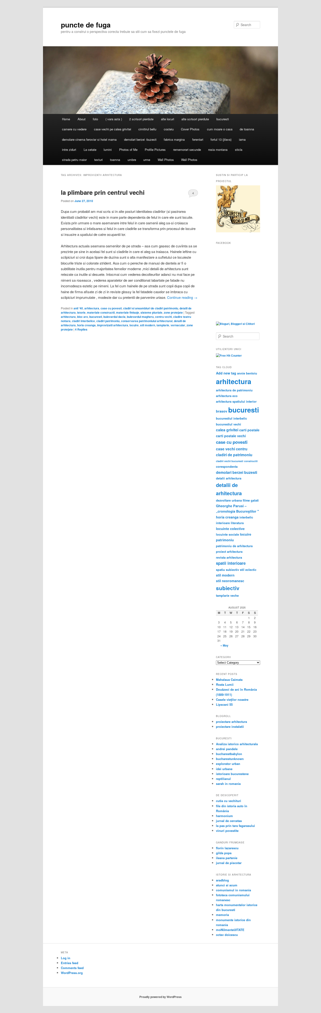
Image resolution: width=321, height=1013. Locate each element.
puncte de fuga (86, 24)
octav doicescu (227, 934)
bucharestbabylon (229, 754)
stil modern (147, 325)
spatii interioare (231, 563)
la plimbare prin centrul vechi (103, 192)
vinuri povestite (227, 830)
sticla (238, 149)
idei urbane (224, 769)
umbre (132, 159)
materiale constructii (101, 312)
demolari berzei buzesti (236, 472)
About (82, 119)
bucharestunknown (230, 758)
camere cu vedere (74, 129)
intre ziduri (69, 149)
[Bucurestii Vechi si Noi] (238, 231)
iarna (242, 139)
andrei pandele (227, 749)
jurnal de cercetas (229, 820)
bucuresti (222, 119)
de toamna (247, 129)
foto (95, 119)
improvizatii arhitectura (112, 325)
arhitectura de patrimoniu (234, 390)
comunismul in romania (233, 890)
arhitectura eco (227, 396)
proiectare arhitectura (231, 721)
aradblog (222, 880)
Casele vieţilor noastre (232, 699)
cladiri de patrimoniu (234, 454)
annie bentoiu (247, 373)
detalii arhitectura (228, 478)
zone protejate (173, 312)
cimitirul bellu (147, 129)
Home (66, 119)
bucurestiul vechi (228, 424)
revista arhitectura (229, 557)
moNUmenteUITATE (230, 929)
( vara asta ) (114, 119)
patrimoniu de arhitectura (234, 546)
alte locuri (167, 119)
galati (255, 500)
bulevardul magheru (140, 317)
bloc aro (82, 317)
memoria (222, 914)
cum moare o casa (219, 129)
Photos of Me (128, 149)
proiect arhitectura (229, 551)
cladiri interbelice (83, 321)
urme (146, 159)
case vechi (225, 449)
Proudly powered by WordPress (160, 997)
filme (246, 500)
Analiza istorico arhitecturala (237, 744)
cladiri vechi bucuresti (229, 461)
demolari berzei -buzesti (140, 139)
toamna (115, 159)
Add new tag (226, 373)
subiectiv (227, 588)
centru (241, 449)
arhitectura (91, 308)
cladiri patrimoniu (108, 321)
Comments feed (72, 968)
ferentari (197, 139)
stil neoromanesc (230, 580)
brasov (221, 411)
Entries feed (69, 963)
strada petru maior (74, 159)
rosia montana (217, 149)
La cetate (90, 149)
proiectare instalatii (230, 726)
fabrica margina (174, 139)
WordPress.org (72, 972)
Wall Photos (166, 159)
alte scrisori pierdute (195, 119)
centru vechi (163, 317)
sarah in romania (228, 783)
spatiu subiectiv (227, 570)
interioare (223, 523)
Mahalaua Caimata (229, 679)
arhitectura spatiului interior (236, 401)
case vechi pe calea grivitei (112, 129)
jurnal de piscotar (229, 863)
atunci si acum (226, 885)
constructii (251, 461)
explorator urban (228, 763)
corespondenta (227, 466)
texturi (98, 159)
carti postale (249, 430)
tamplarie (163, 325)
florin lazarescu (227, 848)
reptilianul (223, 778)
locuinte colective (230, 528)
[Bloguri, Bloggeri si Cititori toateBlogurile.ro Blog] (235, 324)
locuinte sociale (227, 534)
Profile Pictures (155, 149)
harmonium (224, 816)
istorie (81, 312)
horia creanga (86, 325)
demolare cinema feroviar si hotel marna (89, 139)
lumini (108, 149)
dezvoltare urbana (229, 500)
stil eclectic (248, 570)
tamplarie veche (227, 595)
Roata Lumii (225, 684)
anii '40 (78, 308)
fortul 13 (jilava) (221, 139)
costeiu (169, 129)
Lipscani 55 (224, 704)
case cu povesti (111, 308)
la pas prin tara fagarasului (235, 825)
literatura (237, 523)
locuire (134, 325)
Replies (81, 329)
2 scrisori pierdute (141, 119)
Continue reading (182, 297)
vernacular (178, 325)
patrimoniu (225, 540)
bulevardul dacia (114, 317)
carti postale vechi (231, 435)
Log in (65, 958)
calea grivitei (227, 429)
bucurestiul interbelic (231, 418)
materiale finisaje (127, 312)
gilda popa (223, 853)
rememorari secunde (187, 149)
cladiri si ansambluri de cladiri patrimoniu (150, 308)
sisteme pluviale (151, 312)
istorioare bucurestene (232, 773)
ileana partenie (226, 858)
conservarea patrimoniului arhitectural (146, 321)
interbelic (246, 517)
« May (224, 645)
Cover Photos (190, 129)
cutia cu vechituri (228, 801)
